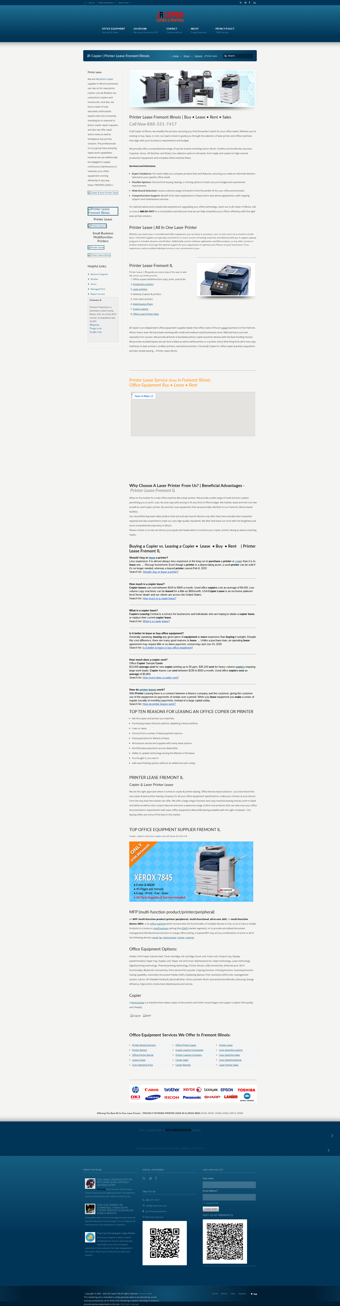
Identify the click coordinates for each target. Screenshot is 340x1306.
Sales (233, 1293)
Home (176, 56)
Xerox (93, 284)
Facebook (249, 2)
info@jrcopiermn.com (156, 1205)
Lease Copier (139, 1060)
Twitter (244, 2)
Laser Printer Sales (228, 1064)
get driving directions (156, 1211)
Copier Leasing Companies (189, 1050)
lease (152, 557)
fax (160, 937)
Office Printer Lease (185, 1045)
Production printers (143, 284)
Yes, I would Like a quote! (170, 1130)
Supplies (242, 1293)
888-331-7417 (153, 1199)
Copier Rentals (183, 1064)
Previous (142, 1293)
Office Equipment (105, 2)
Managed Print (98, 289)
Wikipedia (94, 324)
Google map (96, 331)
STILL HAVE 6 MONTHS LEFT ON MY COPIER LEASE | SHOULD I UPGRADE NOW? (114, 1182)
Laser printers (140, 289)
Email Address (210, 1190)
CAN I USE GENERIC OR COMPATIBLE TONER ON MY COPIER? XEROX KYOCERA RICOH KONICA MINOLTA (115, 1209)
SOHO (185, 928)
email (155, 937)
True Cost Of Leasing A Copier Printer (116, 1233)
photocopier (169, 937)
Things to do (96, 328)
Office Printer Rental (142, 1055)
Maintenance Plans (143, 304)
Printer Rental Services (144, 1045)
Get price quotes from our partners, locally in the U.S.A (170, 1148)
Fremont (198, 56)
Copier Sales (181, 1060)
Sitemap (135, 1304)
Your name (208, 1178)
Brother (94, 279)
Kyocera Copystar (99, 274)
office (153, 923)
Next (150, 1293)
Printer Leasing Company (188, 1055)
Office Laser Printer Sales (146, 314)
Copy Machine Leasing (231, 1050)
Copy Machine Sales (229, 1055)
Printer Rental (139, 1050)
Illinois (187, 56)
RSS (145, 1178)
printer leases (148, 689)
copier (224, 327)
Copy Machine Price (142, 1064)
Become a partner (155, 1216)
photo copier (106, 79)
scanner (190, 937)
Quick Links (123, 2)
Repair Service (98, 293)
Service (92, 2)
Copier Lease (226, 1045)
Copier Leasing (140, 309)
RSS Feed (125, 1304)
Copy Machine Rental (230, 1060)
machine (161, 923)
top (255, 1293)
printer (181, 937)
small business (160, 928)
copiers (240, 666)
